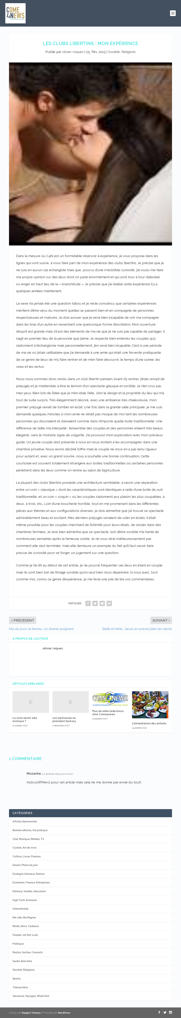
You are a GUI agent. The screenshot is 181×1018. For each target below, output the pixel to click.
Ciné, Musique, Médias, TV (28, 839)
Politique (18, 943)
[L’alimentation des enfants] (150, 704)
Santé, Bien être (22, 961)
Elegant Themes (31, 1013)
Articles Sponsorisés (25, 821)
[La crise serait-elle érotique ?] (31, 702)
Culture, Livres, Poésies (27, 856)
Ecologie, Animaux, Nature (29, 873)
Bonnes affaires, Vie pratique (30, 830)
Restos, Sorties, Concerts (28, 952)
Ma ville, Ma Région (24, 917)
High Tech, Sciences (25, 900)
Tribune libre (20, 987)
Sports (17, 978)
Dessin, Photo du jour (25, 865)
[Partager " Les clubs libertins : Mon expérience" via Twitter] (95, 603)
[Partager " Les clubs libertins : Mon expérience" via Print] (109, 603)
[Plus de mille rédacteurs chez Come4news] (110, 698)
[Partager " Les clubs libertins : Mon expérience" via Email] (102, 603)
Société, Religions (122, 52)
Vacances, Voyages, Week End (31, 996)
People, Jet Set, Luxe (25, 935)
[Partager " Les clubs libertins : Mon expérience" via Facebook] (88, 603)
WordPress (64, 1013)
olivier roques (72, 52)
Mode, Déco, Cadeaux (26, 926)
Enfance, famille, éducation (29, 891)
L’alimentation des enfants (149, 723)
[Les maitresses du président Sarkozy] (70, 702)
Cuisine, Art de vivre (24, 847)
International (20, 908)
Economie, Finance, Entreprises (31, 882)
